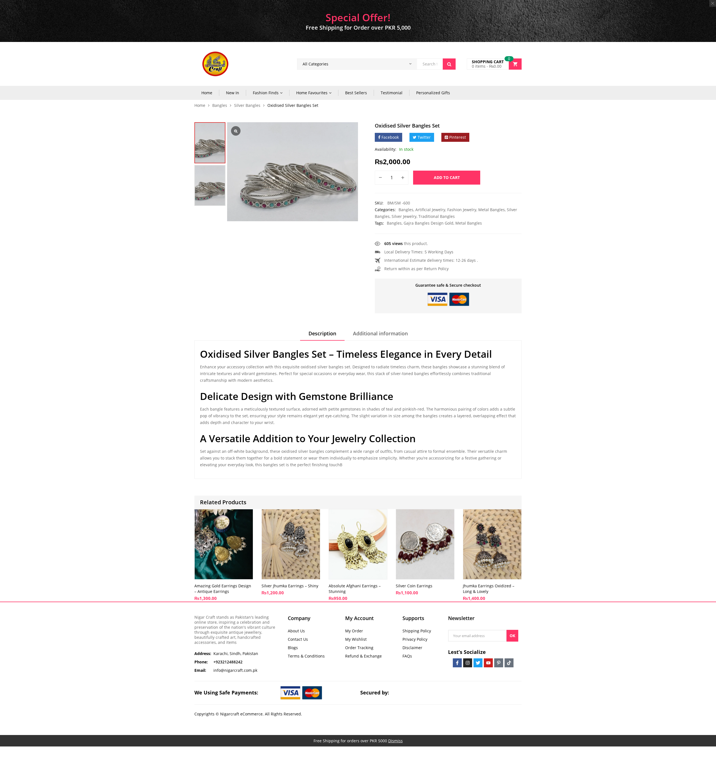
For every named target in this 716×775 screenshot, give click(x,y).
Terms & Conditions (306, 656)
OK (512, 635)
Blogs (293, 647)
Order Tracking (359, 647)
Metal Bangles (491, 209)
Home (206, 92)
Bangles (219, 105)
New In (232, 92)
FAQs (407, 656)
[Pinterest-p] (498, 662)
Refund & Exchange (363, 656)
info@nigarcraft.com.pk (235, 670)
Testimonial (391, 92)
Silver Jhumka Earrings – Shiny (290, 585)
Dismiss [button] (395, 740)
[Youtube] (488, 662)
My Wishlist (356, 639)
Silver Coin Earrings (414, 585)
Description (322, 333)
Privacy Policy (414, 639)
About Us (296, 630)
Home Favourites (312, 92)
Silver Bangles (247, 105)
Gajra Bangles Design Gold (428, 223)
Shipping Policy (416, 630)
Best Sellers (356, 92)
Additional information (380, 333)
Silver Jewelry (404, 216)
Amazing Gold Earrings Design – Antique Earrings (222, 588)
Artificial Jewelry (430, 209)
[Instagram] (467, 662)
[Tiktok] (509, 662)
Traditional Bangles (436, 216)
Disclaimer (412, 647)
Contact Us (298, 639)
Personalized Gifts (433, 92)
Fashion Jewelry (461, 209)
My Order (354, 630)
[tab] (322, 335)
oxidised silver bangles (302, 451)
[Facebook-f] (457, 662)
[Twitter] (478, 662)
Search (449, 64)
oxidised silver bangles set (325, 366)
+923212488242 (227, 662)
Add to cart (447, 177)
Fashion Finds (266, 92)
